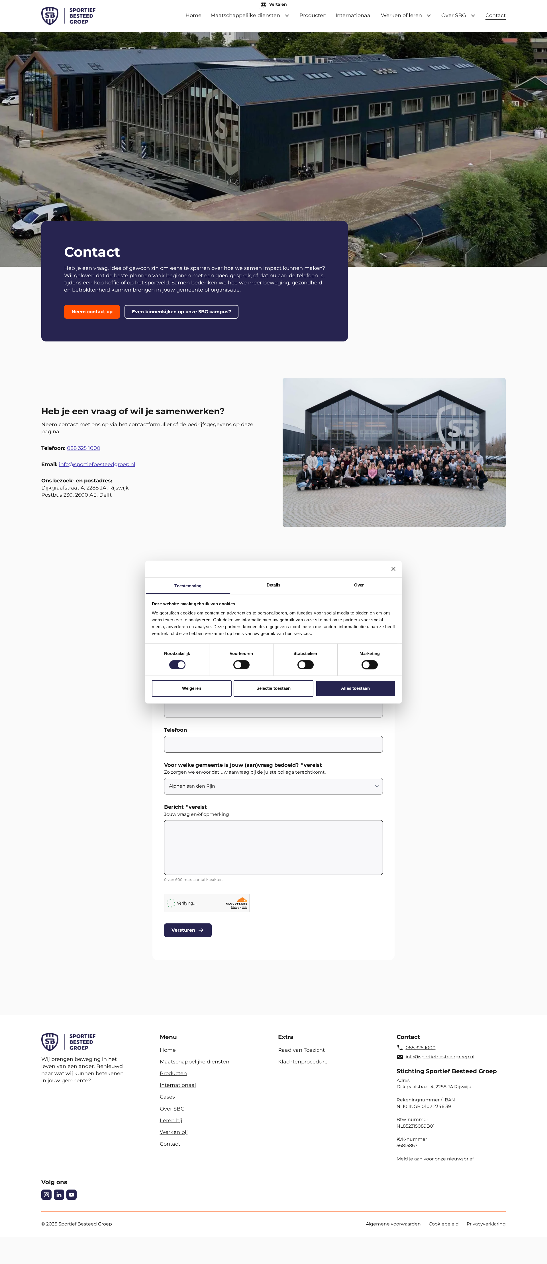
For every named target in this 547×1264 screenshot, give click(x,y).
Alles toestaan (355, 688)
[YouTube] (71, 1195)
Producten (312, 15)
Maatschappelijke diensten (245, 15)
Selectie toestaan (273, 688)
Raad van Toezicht (301, 1050)
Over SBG (453, 15)
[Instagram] (46, 1195)
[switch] (241, 664)
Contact (495, 15)
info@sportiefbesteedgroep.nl (97, 464)
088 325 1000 (83, 448)
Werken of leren (401, 15)
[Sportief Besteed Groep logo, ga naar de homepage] (68, 16)
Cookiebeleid (444, 1224)
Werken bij (174, 1132)
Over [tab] (359, 585)
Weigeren (191, 688)
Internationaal (354, 15)
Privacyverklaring (486, 1224)
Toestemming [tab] (187, 585)
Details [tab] (274, 585)
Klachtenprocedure (303, 1062)
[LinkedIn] (59, 1195)
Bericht (185, 807)
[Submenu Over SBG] (473, 15)
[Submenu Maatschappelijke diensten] (286, 15)
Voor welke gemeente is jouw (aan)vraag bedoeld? (243, 765)
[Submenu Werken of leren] (428, 15)
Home (193, 15)
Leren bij (171, 1120)
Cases (167, 1097)
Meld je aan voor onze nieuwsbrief (435, 1159)
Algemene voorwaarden (393, 1224)
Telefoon (175, 730)
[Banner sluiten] (393, 569)
